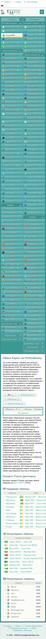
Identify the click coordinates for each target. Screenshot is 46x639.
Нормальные (27, 395)
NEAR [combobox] (13, 130)
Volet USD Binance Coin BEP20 (23, 545)
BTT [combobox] (13, 82)
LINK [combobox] (13, 90)
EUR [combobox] (13, 327)
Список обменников (33, 626)
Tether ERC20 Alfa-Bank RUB (22, 552)
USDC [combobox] (13, 189)
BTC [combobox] (13, 70)
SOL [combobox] (13, 157)
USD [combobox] (13, 27)
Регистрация (32, 2)
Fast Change (11, 513)
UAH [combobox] (13, 209)
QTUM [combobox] (14, 146)
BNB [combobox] (13, 66)
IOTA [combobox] (35, 130)
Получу (28, 409)
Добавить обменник (23, 630)
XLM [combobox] (13, 161)
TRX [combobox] (13, 177)
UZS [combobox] (13, 240)
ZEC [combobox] (13, 201)
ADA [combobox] (13, 86)
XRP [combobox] (13, 150)
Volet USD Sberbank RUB (20, 568)
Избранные (13, 399)
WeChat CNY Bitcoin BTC (20, 565)
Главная (6, 2)
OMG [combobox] (13, 134)
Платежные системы (19, 628)
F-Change (10, 520)
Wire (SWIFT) (19, 483)
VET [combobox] (13, 193)
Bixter (8, 510)
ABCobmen (10, 500)
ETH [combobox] (13, 110)
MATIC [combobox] (14, 142)
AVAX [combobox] (13, 58)
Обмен (18, 626)
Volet (12, 593)
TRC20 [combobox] (14, 165)
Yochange (10, 507)
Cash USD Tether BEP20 (20, 572)
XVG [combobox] (13, 197)
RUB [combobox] (13, 213)
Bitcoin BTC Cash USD (35, 503)
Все (10, 395)
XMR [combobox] (13, 126)
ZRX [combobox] (13, 55)
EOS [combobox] (35, 114)
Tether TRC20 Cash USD (20, 542)
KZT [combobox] (13, 225)
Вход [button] (18, 2)
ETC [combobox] (13, 114)
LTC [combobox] (13, 122)
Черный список (15, 403)
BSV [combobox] (13, 78)
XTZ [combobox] (13, 169)
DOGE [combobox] (13, 106)
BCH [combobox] (13, 74)
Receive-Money (12, 523)
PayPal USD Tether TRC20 (21, 562)
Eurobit (9, 527)
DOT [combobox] (13, 138)
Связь (33, 628)
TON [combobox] (13, 173)
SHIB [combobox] (13, 154)
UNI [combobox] (12, 185)
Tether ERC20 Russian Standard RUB (25, 558)
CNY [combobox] (13, 47)
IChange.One (11, 497)
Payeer (13, 603)
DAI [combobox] (12, 98)
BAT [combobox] (13, 62)
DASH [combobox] (13, 102)
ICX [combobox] (12, 118)
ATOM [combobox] (13, 94)
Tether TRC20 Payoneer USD (22, 555)
